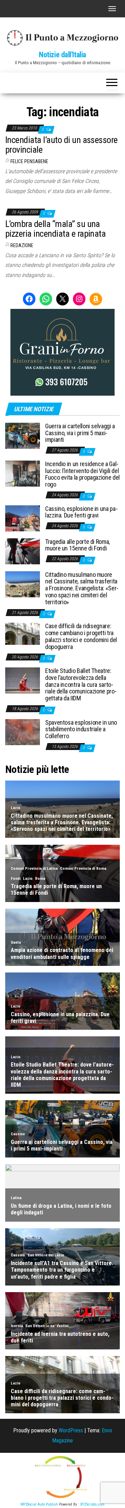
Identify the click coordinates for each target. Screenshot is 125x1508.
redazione (21, 245)
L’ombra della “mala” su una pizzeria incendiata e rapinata (55, 229)
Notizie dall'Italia (62, 54)
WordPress (71, 1430)
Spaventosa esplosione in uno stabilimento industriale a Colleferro (81, 729)
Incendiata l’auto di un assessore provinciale (61, 145)
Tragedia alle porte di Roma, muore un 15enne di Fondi (77, 545)
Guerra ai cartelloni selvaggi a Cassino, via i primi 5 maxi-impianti (80, 433)
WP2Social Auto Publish (39, 1504)
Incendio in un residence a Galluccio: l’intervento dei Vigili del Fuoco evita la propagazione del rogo (82, 474)
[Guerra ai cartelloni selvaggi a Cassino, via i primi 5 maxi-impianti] (22, 435)
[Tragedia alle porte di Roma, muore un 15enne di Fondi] (22, 550)
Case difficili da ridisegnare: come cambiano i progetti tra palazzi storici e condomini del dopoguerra (81, 636)
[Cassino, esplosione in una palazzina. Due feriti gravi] (22, 517)
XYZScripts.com (92, 1504)
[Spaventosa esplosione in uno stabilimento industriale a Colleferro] (22, 731)
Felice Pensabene (29, 161)
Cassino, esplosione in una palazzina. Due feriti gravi (81, 512)
